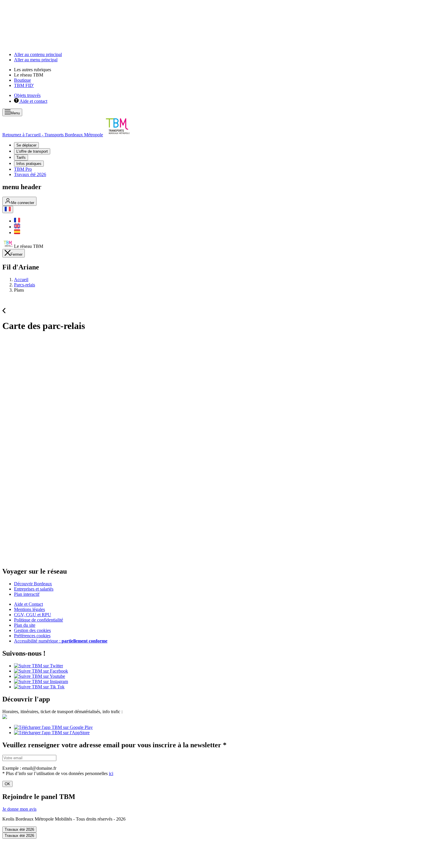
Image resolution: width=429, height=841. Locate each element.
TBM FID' (24, 85)
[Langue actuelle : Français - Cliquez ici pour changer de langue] (7, 209)
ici (111, 773)
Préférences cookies (32, 635)
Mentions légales (29, 609)
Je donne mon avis (19, 809)
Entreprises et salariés (33, 588)
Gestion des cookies (32, 630)
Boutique (22, 80)
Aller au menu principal (35, 59)
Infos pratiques (28, 163)
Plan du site (24, 625)
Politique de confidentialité (38, 619)
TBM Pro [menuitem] (23, 169)
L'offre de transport (32, 151)
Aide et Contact (28, 604)
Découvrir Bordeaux (33, 583)
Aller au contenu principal (38, 54)
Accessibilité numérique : (60, 640)
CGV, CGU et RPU (32, 614)
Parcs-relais (24, 284)
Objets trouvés (27, 95)
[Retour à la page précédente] (4, 311)
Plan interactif (26, 594)
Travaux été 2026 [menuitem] (30, 174)
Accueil (21, 279)
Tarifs (21, 157)
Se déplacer (26, 145)
